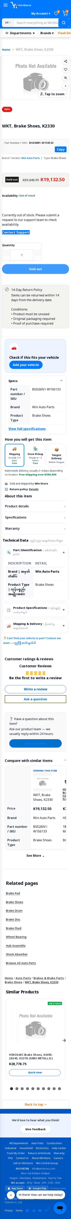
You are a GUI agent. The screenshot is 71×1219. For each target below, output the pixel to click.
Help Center (59, 1148)
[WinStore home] (39, 5)
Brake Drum (14, 910)
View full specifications (27, 429)
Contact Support (16, 232)
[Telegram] (33, 1210)
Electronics (42, 1148)
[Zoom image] (65, 77)
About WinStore (41, 1158)
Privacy (9, 1210)
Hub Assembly (16, 945)
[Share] (65, 61)
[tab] (14, 455)
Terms (19, 1210)
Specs (13, 381)
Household (26, 1148)
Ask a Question (35, 743)
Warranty (35, 528)
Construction (54, 1143)
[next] (64, 1040)
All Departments (18, 1143)
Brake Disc (13, 919)
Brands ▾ (47, 33)
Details (33, 489)
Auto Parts (23, 978)
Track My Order (16, 1153)
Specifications (35, 517)
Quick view (35, 1072)
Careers (58, 1158)
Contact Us (22, 1158)
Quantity (8, 245)
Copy (60, 149)
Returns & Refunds (39, 1153)
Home (6, 49)
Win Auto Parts (30, 158)
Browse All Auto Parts (21, 963)
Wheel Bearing (16, 937)
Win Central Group (47, 1163)
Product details (35, 506)
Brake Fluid (13, 928)
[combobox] (41, 23)
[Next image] (65, 86)
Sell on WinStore (23, 1163)
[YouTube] (40, 1210)
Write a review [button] (35, 689)
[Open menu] (5, 5)
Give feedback (35, 1129)
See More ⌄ (35, 855)
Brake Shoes (14, 902)
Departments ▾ (22, 33)
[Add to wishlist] (65, 69)
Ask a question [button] (35, 699)
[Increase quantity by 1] (37, 253)
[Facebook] (27, 1210)
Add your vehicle (26, 365)
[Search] (63, 22)
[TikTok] (46, 1210)
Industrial (10, 1148)
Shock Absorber (17, 954)
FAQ (10, 1158)
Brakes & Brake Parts (49, 978)
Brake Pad (13, 893)
